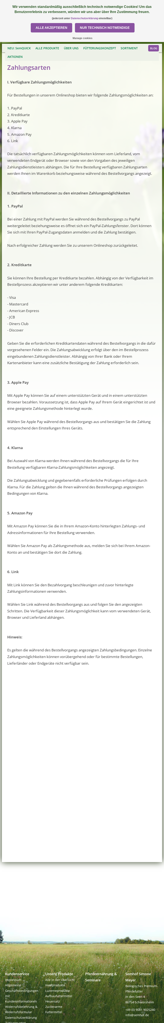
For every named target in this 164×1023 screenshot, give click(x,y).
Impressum (13, 980)
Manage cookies (82, 38)
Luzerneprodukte (57, 991)
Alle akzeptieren (51, 27)
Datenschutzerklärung (21, 1018)
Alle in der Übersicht (60, 980)
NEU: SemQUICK (19, 48)
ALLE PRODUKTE (47, 48)
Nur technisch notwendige (105, 27)
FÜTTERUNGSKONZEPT (99, 48)
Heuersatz (52, 1001)
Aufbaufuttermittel (58, 996)
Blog (153, 48)
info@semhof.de (137, 1015)
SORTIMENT (129, 48)
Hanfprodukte (55, 985)
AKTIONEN (15, 57)
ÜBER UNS (71, 48)
